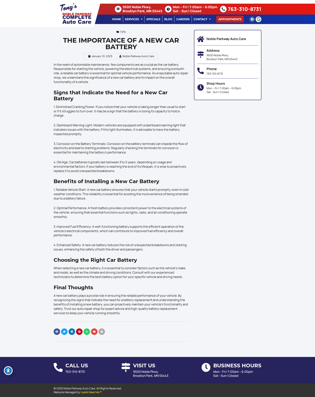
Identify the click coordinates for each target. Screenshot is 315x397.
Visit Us (144, 365)
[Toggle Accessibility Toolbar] (8, 370)
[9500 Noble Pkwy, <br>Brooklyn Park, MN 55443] (118, 9)
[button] (230, 19)
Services (132, 19)
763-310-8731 (244, 8)
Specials (153, 19)
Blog (168, 19)
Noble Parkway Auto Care (226, 39)
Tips (123, 32)
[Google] (258, 19)
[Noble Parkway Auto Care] (200, 39)
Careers (183, 19)
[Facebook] (252, 19)
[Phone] (200, 71)
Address (213, 50)
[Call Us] (58, 367)
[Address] (200, 54)
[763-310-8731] (223, 9)
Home (116, 19)
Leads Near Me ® (91, 392)
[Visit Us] (125, 367)
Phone (212, 69)
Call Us (76, 365)
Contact (200, 19)
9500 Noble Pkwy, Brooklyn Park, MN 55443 (142, 9)
